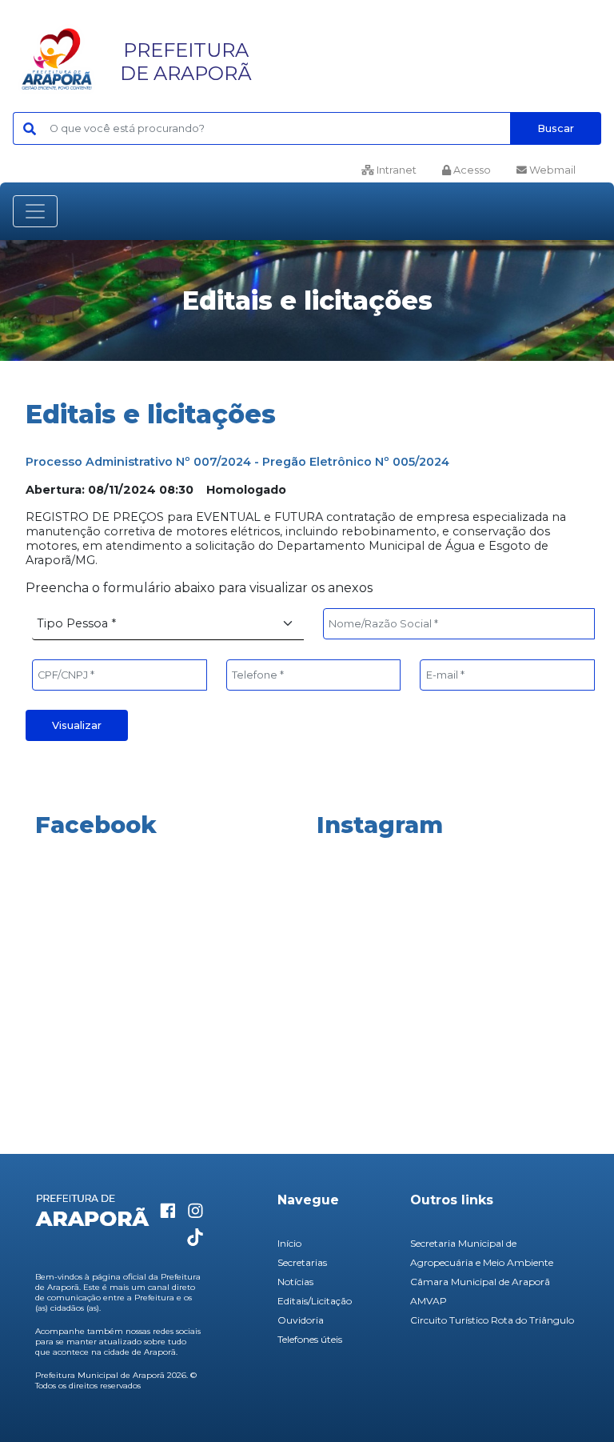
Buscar (555, 128)
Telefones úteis (309, 1339)
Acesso (471, 170)
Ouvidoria (300, 1320)
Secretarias (302, 1262)
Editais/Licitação (314, 1301)
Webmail (551, 170)
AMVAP (428, 1301)
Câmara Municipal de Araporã (480, 1282)
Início (289, 1243)
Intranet (395, 170)
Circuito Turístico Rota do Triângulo (492, 1320)
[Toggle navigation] (35, 211)
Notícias (295, 1282)
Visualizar (77, 725)
